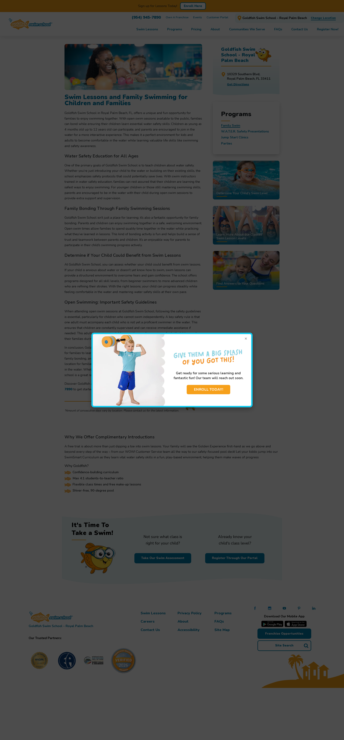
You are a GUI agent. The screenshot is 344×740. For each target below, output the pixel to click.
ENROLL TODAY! (208, 389)
